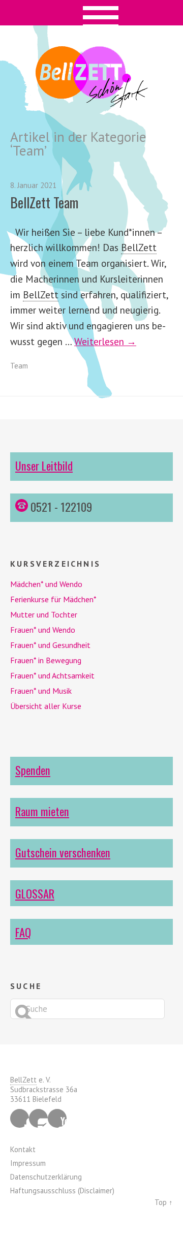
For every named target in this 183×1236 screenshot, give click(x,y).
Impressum (28, 1163)
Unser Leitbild (44, 465)
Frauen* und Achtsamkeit (52, 675)
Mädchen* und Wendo (46, 584)
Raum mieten (42, 810)
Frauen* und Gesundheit (50, 645)
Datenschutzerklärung (46, 1177)
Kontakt (23, 1149)
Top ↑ (164, 1202)
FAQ (23, 931)
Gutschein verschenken (62, 852)
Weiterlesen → (105, 341)
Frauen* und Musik (41, 691)
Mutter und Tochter (43, 614)
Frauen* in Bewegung (45, 660)
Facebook (19, 1118)
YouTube (57, 1118)
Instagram (38, 1118)
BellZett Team (44, 202)
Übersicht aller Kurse (45, 706)
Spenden (32, 769)
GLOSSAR (34, 893)
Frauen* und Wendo (42, 630)
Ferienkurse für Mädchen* (53, 599)
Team (19, 365)
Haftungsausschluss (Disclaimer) (62, 1190)
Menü (92, 12)
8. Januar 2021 (33, 185)
